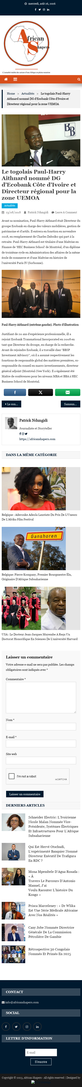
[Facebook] (20, 433)
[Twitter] (26, 433)
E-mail (11, 737)
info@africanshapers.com (22, 1002)
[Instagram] (23, 433)
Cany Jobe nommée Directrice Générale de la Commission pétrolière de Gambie (51, 932)
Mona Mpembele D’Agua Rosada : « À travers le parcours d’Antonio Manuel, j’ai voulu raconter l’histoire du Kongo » (53, 883)
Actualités (9, 205)
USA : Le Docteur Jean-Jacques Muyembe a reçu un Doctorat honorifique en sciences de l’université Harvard (40, 637)
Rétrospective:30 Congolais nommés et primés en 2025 (49, 951)
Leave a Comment (66, 212)
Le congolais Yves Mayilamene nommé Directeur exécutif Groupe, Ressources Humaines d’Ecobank (14, 404)
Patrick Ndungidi (38, 212)
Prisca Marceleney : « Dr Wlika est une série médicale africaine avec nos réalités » (53, 910)
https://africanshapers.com (37, 439)
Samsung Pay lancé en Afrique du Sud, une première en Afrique (72, 404)
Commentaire (16, 679)
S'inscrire (41, 1062)
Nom (10, 720)
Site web (11, 754)
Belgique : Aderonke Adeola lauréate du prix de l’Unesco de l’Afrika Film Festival (39, 517)
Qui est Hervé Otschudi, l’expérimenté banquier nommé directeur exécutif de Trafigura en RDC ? (53, 854)
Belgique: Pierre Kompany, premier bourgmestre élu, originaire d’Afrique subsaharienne (37, 577)
